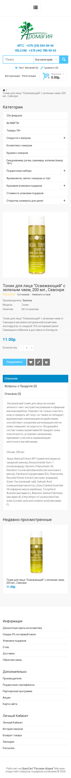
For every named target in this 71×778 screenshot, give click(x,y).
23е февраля (14, 115)
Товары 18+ (14, 130)
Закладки (8, 741)
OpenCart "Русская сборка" (38, 768)
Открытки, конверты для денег (25, 200)
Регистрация (29, 76)
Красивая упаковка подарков (24, 185)
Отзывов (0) (13, 394)
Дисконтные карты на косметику (22, 628)
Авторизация (12, 76)
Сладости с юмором (19, 138)
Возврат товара (12, 735)
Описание (11, 378)
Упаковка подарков (14, 640)
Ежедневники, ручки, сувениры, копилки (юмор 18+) (35, 162)
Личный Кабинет (13, 722)
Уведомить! (14, 362)
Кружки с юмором (17, 152)
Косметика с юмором (19, 145)
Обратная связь (12, 659)
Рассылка (8, 748)
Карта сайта (10, 704)
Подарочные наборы (19, 170)
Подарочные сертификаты (19, 684)
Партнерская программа (17, 691)
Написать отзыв (41, 294)
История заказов (13, 729)
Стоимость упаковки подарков (25, 193)
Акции (6, 697)
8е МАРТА (13, 123)
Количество (10, 347)
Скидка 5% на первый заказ (19, 634)
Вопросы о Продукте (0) (21, 386)
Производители (12, 678)
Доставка (9, 653)
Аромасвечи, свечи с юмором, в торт (29, 178)
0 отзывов (23, 294)
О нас (6, 647)
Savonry (27, 300)
